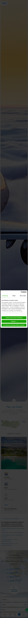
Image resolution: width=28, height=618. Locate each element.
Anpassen (13, 321)
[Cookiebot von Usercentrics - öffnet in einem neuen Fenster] (21, 292)
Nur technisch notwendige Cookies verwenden (14, 325)
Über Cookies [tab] (23, 295)
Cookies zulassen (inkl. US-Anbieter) (14, 317)
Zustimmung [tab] (5, 295)
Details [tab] (14, 295)
